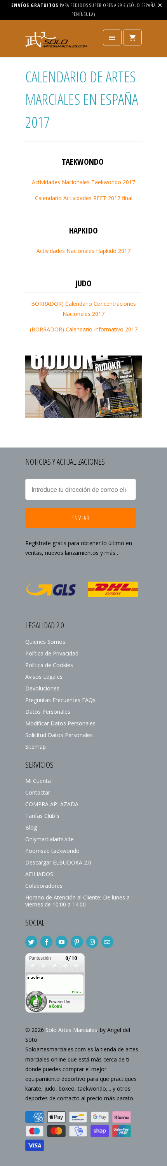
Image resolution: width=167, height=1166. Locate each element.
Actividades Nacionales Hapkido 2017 (83, 250)
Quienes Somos (45, 641)
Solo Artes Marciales (71, 1030)
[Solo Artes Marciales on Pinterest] (77, 942)
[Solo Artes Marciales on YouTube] (62, 942)
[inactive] (55, 1010)
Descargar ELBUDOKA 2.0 (58, 862)
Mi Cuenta (38, 780)
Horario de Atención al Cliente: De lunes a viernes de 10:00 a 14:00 (77, 901)
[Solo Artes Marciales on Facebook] (46, 942)
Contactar (37, 792)
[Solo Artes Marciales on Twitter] (31, 942)
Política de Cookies (49, 665)
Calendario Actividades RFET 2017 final (83, 198)
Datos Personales (47, 711)
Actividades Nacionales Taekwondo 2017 (83, 182)
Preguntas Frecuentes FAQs (60, 700)
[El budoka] (83, 415)
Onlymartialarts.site (49, 839)
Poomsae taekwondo (52, 850)
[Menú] (112, 37)
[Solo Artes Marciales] (56, 41)
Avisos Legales (44, 676)
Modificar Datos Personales (60, 723)
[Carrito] (132, 37)
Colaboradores (44, 885)
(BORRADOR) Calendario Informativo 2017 (83, 329)
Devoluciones (42, 688)
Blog (31, 827)
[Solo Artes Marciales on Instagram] (92, 942)
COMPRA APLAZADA (51, 804)
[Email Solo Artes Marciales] (107, 942)
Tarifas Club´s (42, 815)
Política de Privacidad (51, 653)
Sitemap (35, 746)
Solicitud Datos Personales (59, 735)
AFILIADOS (39, 874)
